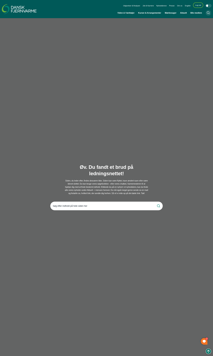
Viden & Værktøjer (125, 13)
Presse (172, 6)
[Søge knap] (208, 13)
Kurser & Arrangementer (149, 13)
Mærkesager (170, 13)
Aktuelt (183, 13)
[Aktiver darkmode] (208, 5)
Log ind (198, 5)
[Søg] (158, 206)
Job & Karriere (148, 6)
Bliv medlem (196, 13)
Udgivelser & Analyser (131, 6)
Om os (179, 6)
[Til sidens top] (208, 351)
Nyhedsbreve (161, 6)
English (188, 6)
